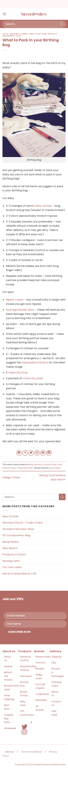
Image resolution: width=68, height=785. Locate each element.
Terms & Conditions (31, 751)
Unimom (41, 662)
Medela (40, 668)
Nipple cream (15, 300)
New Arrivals (10, 516)
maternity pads (33, 378)
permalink (54, 467)
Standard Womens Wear (18, 529)
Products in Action (14, 554)
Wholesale (10, 728)
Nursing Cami (10, 561)
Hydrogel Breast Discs (20, 310)
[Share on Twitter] (31, 453)
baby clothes (43, 206)
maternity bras (18, 372)
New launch (9, 548)
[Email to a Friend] (37, 453)
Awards (8, 666)
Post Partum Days (46, 33)
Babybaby (41, 700)
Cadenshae (42, 694)
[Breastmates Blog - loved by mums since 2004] (34, 14)
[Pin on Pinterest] (43, 453)
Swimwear (26, 676)
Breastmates (43, 656)
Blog (5, 33)
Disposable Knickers (35, 362)
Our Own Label (11, 567)
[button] (4, 14)
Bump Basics (10, 542)
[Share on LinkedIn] (49, 453)
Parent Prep (27, 33)
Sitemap (9, 751)
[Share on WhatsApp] (19, 453)
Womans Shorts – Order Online (22, 523)
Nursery (14, 33)
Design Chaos (11, 477)
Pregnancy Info (11, 35)
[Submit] (61, 24)
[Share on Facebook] (25, 453)
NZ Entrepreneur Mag (16, 535)
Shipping (56, 656)
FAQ (53, 662)
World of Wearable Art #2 (19, 574)
